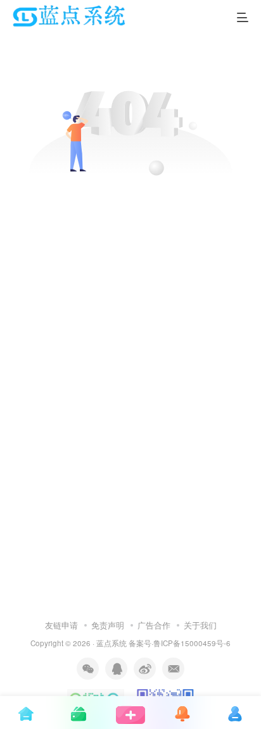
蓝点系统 (111, 643)
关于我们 (200, 625)
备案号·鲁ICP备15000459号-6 (180, 643)
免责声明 (107, 625)
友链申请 (61, 625)
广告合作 (153, 625)
